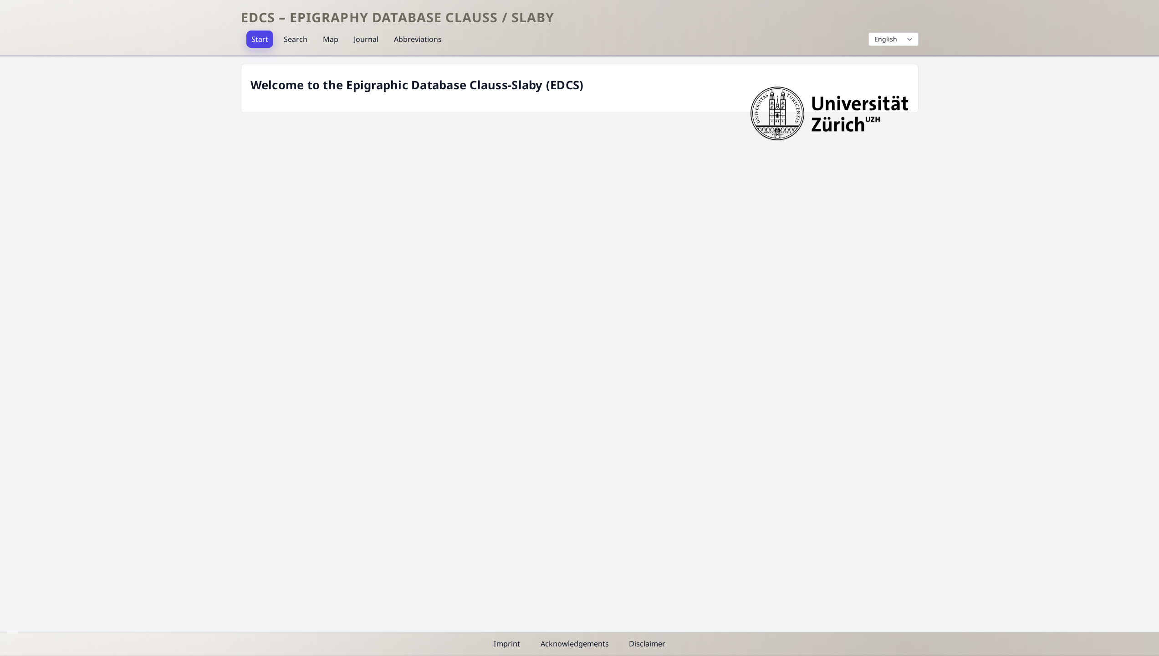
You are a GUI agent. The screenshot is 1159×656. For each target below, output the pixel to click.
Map (330, 39)
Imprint (507, 644)
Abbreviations (418, 39)
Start (259, 39)
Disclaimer (647, 644)
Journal (366, 39)
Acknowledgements (575, 644)
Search (295, 39)
